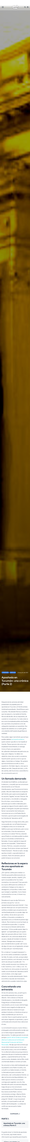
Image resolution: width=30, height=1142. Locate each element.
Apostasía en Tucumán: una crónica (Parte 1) (14, 1124)
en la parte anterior (18, 739)
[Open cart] (27, 7)
